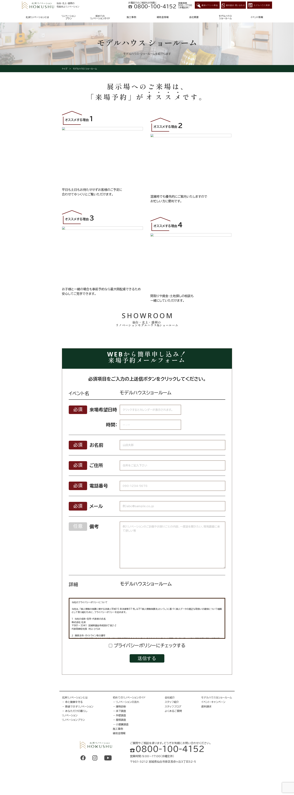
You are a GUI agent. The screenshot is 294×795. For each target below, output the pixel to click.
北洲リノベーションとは (37, 17)
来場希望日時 (103, 409)
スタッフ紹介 (172, 702)
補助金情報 (163, 17)
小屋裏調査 (122, 724)
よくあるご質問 (173, 711)
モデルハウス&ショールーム (216, 697)
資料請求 (206, 706)
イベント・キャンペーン (213, 702)
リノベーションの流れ (127, 702)
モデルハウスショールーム (225, 17)
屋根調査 (121, 720)
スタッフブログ (173, 706)
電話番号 (98, 485)
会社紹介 (170, 697)
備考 (94, 526)
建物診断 (121, 706)
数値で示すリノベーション (79, 706)
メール (96, 506)
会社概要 (194, 17)
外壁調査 (121, 715)
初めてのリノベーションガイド (100, 17)
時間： (112, 424)
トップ (64, 69)
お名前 (96, 445)
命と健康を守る (74, 702)
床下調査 (121, 711)
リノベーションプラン (69, 17)
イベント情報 (256, 17)
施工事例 (131, 17)
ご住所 (96, 465)
